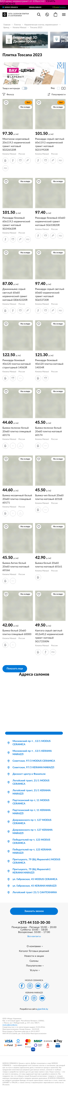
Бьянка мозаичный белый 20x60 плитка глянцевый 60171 (17, 499)
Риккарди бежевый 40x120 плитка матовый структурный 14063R (16, 364)
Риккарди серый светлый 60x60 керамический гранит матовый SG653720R (49, 294)
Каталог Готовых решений (34, 951)
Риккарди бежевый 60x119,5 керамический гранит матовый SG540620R (16, 223)
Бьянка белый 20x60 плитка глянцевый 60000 (16, 632)
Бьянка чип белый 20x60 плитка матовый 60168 (49, 497)
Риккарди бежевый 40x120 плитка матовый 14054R (49, 364)
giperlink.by (42, 1009)
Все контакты (34, 936)
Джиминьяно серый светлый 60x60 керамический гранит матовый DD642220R (14, 294)
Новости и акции (34, 956)
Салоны (34, 961)
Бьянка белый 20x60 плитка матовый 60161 (48, 565)
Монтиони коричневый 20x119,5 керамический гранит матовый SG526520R (16, 144)
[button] (6, 102)
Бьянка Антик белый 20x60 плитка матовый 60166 (15, 567)
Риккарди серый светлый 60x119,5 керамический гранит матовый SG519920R (49, 144)
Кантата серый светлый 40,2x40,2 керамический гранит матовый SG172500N (49, 636)
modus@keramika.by (9, 1025)
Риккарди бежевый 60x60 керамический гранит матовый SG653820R (50, 221)
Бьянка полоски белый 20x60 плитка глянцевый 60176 (16, 431)
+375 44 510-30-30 (34, 922)
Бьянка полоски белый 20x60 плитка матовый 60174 (48, 431)
